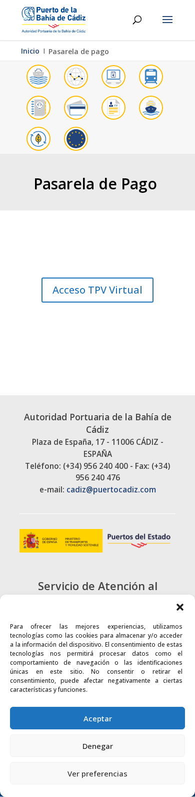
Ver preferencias (98, 773)
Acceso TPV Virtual (97, 290)
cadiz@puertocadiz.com (111, 489)
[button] (180, 607)
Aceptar (98, 718)
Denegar (97, 746)
